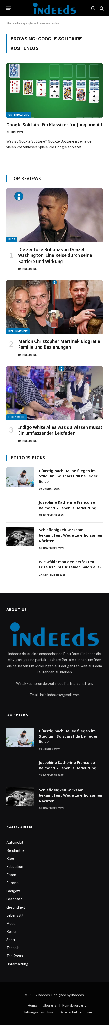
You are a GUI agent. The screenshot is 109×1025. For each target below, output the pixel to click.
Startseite (13, 23)
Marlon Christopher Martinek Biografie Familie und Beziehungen (59, 344)
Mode (10, 924)
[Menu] (8, 8)
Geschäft (14, 899)
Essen (11, 875)
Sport (10, 940)
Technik (13, 948)
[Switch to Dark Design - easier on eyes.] (93, 8)
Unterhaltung (18, 114)
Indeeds (77, 995)
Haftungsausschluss (38, 1012)
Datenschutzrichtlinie (76, 1012)
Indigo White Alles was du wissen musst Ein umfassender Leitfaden (60, 430)
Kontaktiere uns (74, 1005)
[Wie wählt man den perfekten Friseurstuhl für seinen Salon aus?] (20, 568)
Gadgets (13, 891)
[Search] (101, 8)
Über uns (50, 1005)
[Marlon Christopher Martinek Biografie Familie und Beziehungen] (54, 307)
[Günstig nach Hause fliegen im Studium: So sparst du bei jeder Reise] (20, 477)
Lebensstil (16, 417)
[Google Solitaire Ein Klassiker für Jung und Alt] (54, 90)
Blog (11, 239)
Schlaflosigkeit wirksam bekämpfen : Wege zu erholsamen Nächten (70, 535)
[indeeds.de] (54, 8)
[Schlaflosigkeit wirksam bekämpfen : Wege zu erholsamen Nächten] (20, 536)
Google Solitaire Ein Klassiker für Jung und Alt (54, 125)
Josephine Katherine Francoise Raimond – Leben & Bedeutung (67, 505)
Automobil (14, 842)
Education (14, 867)
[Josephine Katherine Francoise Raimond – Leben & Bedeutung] (20, 508)
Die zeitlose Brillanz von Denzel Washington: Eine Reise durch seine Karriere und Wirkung (55, 255)
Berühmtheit (18, 331)
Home (32, 1005)
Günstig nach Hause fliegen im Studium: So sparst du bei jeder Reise (68, 476)
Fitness (12, 883)
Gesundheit (15, 907)
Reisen (11, 932)
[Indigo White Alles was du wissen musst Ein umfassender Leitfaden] (54, 393)
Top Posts (14, 956)
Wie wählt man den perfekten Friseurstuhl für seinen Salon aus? (70, 564)
